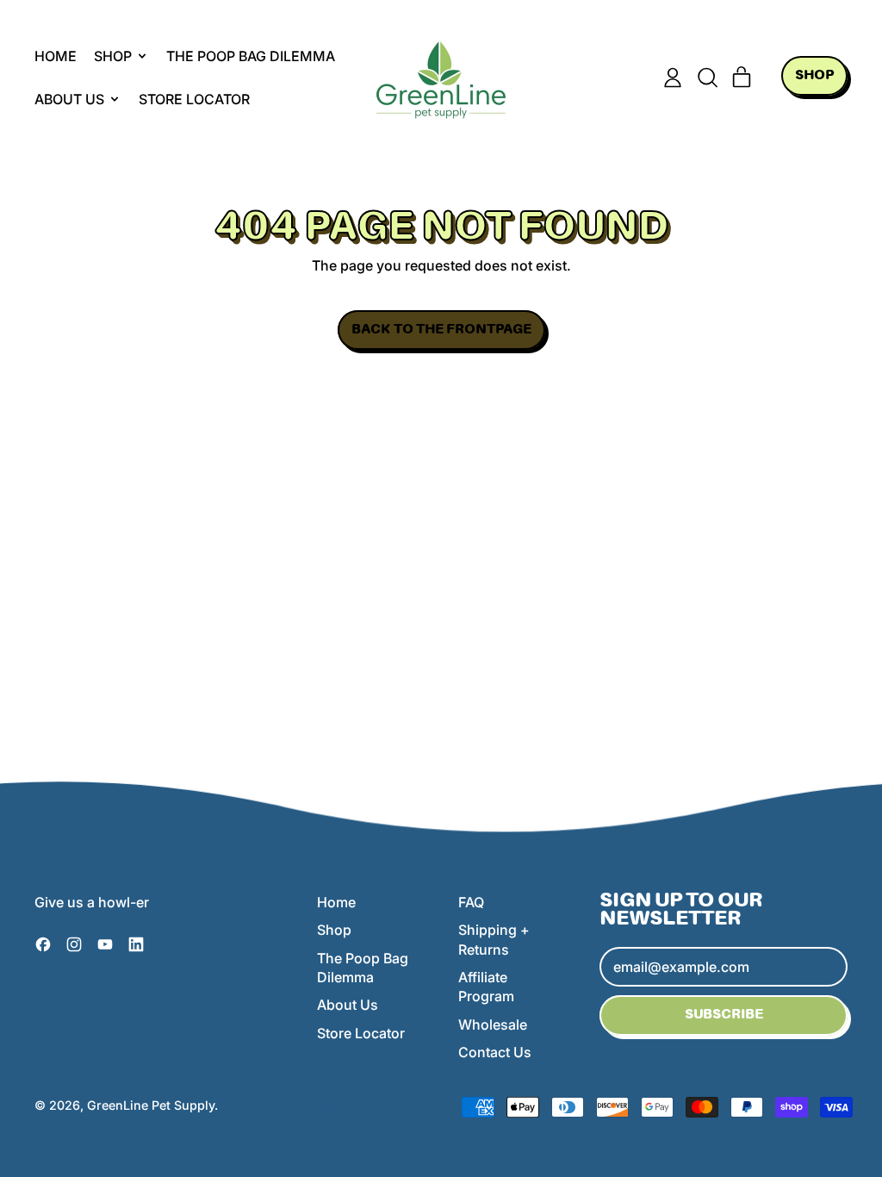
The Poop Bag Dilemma (250, 56)
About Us (347, 1004)
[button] (707, 77)
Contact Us (494, 1052)
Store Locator (194, 99)
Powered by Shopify (288, 1105)
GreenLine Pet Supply (150, 1105)
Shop (334, 929)
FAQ (471, 902)
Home (55, 56)
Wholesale (492, 1024)
